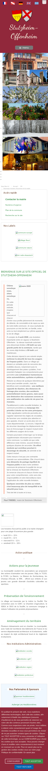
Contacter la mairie (15, 199)
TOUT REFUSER (24, 767)
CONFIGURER (13, 761)
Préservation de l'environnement (24, 595)
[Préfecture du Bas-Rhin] (24, 675)
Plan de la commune (13, 210)
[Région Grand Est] (24, 667)
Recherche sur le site (14, 215)
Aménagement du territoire (24, 620)
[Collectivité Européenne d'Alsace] (24, 659)
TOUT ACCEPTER (33, 761)
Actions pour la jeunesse (24, 565)
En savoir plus (29, 752)
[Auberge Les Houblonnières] (24, 696)
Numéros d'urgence (13, 205)
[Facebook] (44, 2)
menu (26, 47)
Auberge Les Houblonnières (24, 704)
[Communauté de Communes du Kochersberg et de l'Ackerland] (24, 651)
